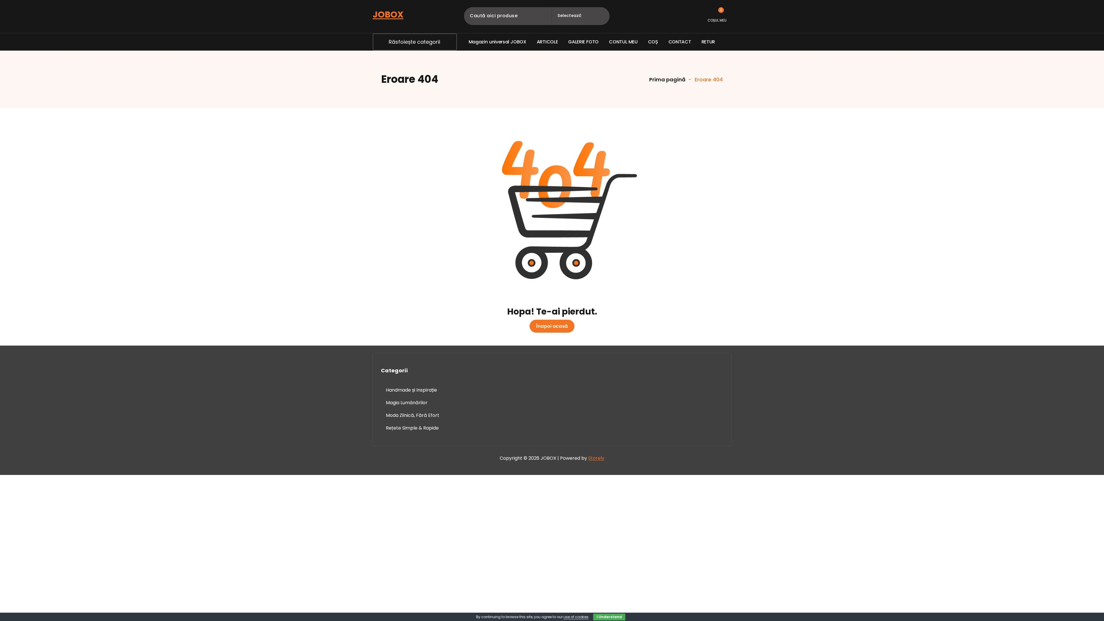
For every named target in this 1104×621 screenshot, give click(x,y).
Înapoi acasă (552, 326)
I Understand (609, 616)
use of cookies (576, 616)
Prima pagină (666, 79)
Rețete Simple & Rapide (412, 428)
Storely (596, 458)
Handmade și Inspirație (411, 390)
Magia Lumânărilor (407, 402)
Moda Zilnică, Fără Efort (412, 415)
